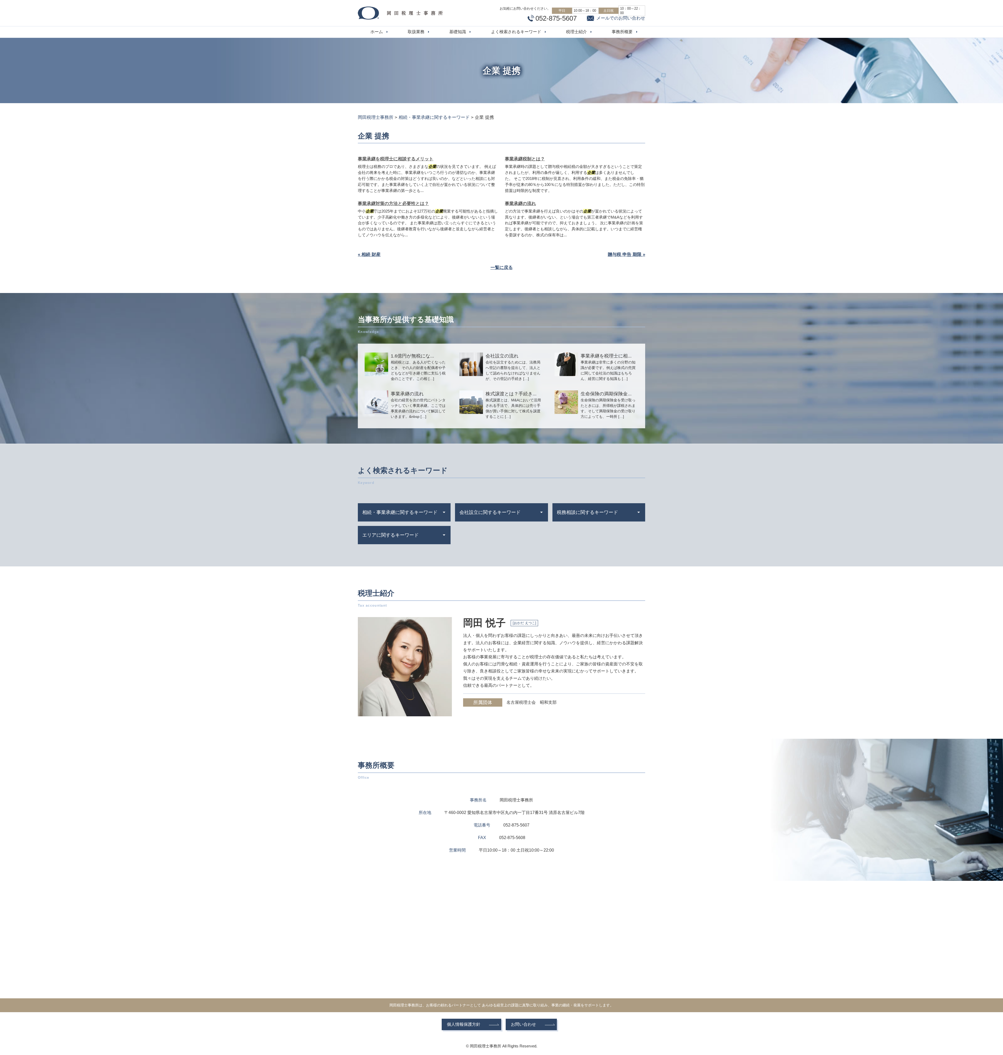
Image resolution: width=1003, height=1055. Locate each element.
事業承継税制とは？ (525, 158)
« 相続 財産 (369, 254)
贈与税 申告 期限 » (626, 254)
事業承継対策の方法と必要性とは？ (393, 203)
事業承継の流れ (520, 203)
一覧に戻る (502, 267)
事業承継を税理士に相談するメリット (395, 158)
